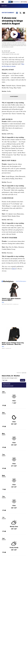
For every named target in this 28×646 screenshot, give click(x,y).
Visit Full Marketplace (21, 281)
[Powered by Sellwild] (24, 372)
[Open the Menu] (2, 1)
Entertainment (8, 12)
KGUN (14, 269)
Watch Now (23, 1)
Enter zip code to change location (9, 378)
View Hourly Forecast (8, 385)
